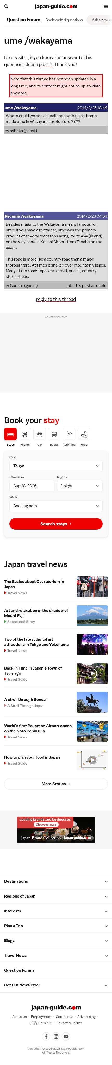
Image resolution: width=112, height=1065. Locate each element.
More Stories (54, 784)
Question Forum (19, 970)
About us (19, 1016)
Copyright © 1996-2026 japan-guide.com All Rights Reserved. (56, 1051)
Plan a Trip (13, 925)
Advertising (86, 1016)
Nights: (63, 477)
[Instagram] (56, 1036)
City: (13, 457)
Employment (41, 1016)
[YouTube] (66, 1036)
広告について (41, 1023)
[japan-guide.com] (56, 6)
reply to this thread (56, 299)
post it (45, 64)
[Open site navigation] (105, 6)
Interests (12, 911)
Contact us (64, 1016)
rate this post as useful (86, 285)
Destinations (16, 881)
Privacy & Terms (69, 1023)
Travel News (15, 955)
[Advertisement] (56, 173)
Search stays (53, 524)
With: (13, 497)
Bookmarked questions (64, 19)
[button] (106, 882)
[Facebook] (46, 1036)
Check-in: (17, 477)
